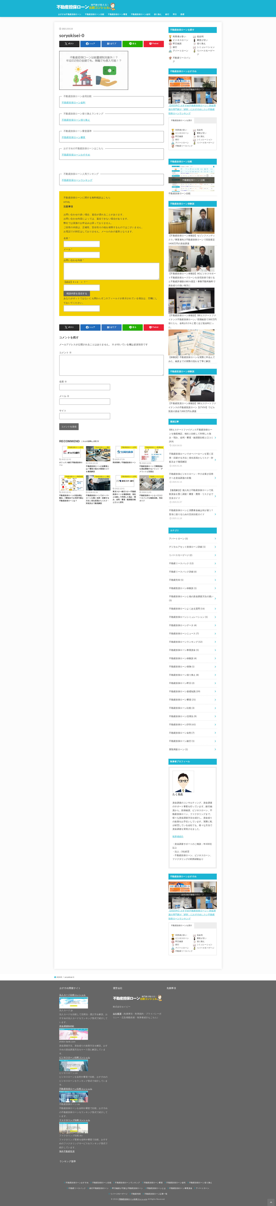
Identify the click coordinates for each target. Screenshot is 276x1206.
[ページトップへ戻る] (271, 1202)
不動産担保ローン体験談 (183, 658)
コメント (65, 352)
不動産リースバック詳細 (183, 572)
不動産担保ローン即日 (181, 683)
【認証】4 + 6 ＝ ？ (76, 282)
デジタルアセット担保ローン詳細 (187, 547)
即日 (175, 14)
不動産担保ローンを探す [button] (181, 120)
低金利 (200, 37)
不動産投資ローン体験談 (183, 588)
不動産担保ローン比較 (94, 14)
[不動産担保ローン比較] (191, 179)
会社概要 (117, 1014)
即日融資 (177, 44)
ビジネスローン (180, 40)
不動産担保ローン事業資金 (184, 650)
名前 (67, 238)
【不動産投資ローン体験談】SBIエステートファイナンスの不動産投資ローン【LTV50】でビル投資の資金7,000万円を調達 (192, 407)
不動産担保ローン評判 (182, 725)
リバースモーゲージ (205, 143)
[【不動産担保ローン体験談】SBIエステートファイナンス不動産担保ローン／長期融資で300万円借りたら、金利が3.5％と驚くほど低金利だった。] (191, 301)
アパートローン (180, 51)
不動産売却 (176, 580)
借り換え (158, 14)
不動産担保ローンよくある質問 (187, 609)
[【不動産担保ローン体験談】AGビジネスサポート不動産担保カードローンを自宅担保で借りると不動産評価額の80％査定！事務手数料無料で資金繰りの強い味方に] (191, 259)
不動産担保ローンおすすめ (76, 155)
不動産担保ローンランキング (77, 180)
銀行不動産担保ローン (99, 1188)
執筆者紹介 (178, 837)
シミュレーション (206, 47)
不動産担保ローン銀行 (181, 741)
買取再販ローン (178, 749)
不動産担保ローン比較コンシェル (132, 1199)
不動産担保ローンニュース (184, 634)
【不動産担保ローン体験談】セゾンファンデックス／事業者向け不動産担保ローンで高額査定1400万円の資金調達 (191, 240)
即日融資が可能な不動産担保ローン (127, 1188)
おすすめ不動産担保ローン (69, 14)
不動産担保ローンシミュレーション (188, 617)
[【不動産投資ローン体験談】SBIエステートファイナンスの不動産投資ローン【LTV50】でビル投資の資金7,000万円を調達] (191, 389)
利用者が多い (179, 37)
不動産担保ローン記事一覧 (155, 1194)
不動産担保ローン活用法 (183, 716)
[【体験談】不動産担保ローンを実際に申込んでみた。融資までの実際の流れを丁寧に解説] (191, 342)
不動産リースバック (184, 146)
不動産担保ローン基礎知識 (184, 691)
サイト (62, 411)
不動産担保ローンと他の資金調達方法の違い (191, 598)
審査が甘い (202, 40)
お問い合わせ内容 (74, 260)
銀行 (167, 14)
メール (68, 249)
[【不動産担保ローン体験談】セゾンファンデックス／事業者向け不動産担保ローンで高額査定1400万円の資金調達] (191, 221)
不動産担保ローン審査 (117, 14)
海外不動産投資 (67, 1151)
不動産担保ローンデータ (183, 625)
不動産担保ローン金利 (140, 14)
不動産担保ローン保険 (181, 667)
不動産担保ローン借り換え (76, 120)
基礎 (182, 14)
